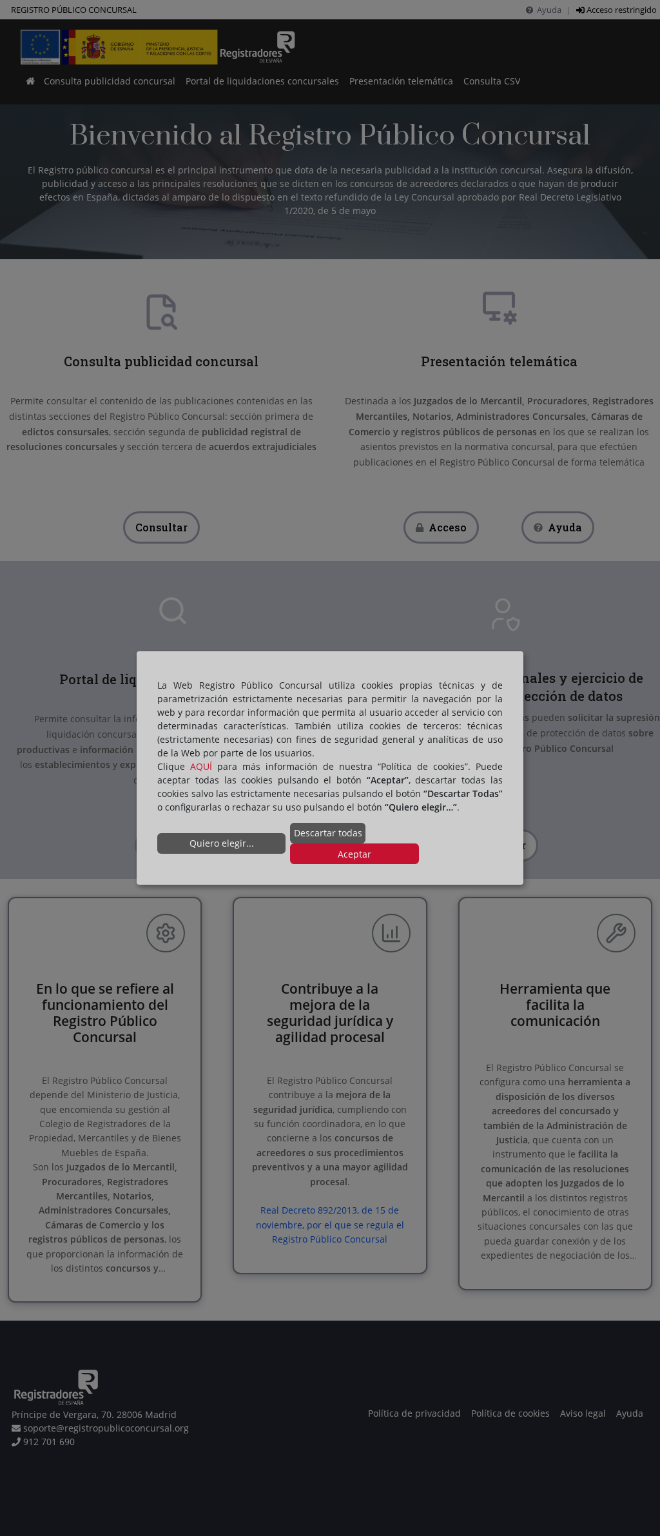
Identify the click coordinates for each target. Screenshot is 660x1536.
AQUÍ (201, 766)
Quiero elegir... (221, 843)
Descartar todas (328, 833)
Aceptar (354, 853)
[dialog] (330, 768)
